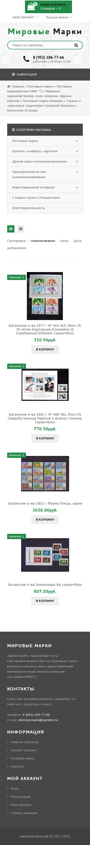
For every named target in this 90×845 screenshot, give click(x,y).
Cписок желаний (24, 813)
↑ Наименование (42, 241)
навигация (26, 74)
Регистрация (20, 797)
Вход (15, 789)
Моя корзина (21, 805)
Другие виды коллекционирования (39, 161)
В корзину (45, 349)
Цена (64, 241)
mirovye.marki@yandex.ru (38, 720)
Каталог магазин (24, 750)
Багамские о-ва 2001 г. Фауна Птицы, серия (45, 503)
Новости (17, 766)
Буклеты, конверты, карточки (34, 151)
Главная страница (25, 742)
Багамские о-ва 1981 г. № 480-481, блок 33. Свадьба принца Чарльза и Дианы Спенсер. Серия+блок (45, 418)
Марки (45, 31)
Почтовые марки (25, 141)
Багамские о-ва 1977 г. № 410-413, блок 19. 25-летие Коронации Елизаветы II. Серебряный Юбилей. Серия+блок (45, 329)
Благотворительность (28, 208)
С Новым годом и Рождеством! (36, 198)
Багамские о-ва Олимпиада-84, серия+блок (45, 585)
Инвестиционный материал (33, 187)
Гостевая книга (22, 758)
